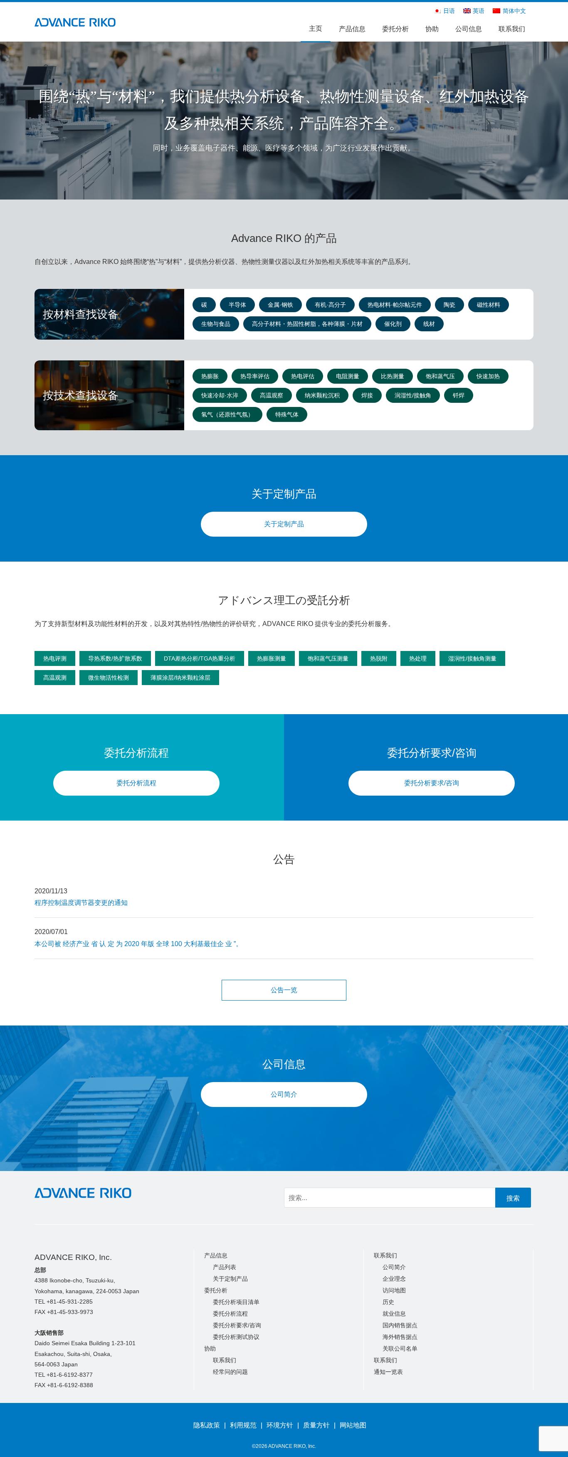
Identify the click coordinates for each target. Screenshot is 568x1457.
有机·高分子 (330, 304)
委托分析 (395, 28)
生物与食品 (215, 323)
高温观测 (55, 677)
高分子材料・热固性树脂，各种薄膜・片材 (307, 323)
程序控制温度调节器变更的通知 (81, 902)
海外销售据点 (400, 1337)
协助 (432, 28)
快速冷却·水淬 (219, 395)
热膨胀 (210, 376)
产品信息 (352, 28)
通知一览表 (388, 1371)
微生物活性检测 (108, 677)
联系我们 (512, 28)
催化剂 (393, 323)
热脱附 (379, 658)
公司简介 (284, 1094)
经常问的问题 (230, 1371)
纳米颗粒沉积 (322, 395)
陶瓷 (449, 304)
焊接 (367, 395)
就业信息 (394, 1313)
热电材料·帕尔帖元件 (395, 304)
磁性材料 (488, 304)
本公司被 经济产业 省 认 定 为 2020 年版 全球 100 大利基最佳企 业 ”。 (138, 943)
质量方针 (316, 1425)
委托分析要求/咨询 (431, 782)
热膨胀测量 (271, 658)
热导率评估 (254, 376)
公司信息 (468, 28)
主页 (315, 28)
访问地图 (394, 1290)
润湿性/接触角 (413, 395)
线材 (429, 323)
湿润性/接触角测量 (472, 658)
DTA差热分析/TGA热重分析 (199, 658)
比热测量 (392, 376)
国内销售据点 (400, 1325)
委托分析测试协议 (236, 1337)
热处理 (418, 658)
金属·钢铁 (280, 304)
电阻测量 (347, 376)
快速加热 (488, 376)
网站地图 (353, 1425)
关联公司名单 (400, 1348)
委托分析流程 (136, 782)
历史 (388, 1302)
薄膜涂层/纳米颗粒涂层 (180, 677)
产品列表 (224, 1267)
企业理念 (394, 1278)
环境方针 (280, 1425)
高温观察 (271, 395)
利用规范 (243, 1425)
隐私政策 (206, 1425)
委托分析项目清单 (236, 1302)
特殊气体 (287, 414)
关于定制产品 (284, 524)
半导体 (237, 304)
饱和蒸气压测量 (328, 658)
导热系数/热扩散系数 (115, 658)
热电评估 (302, 376)
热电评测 (55, 658)
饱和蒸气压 (440, 376)
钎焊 (458, 395)
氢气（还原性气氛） (227, 414)
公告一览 (284, 990)
